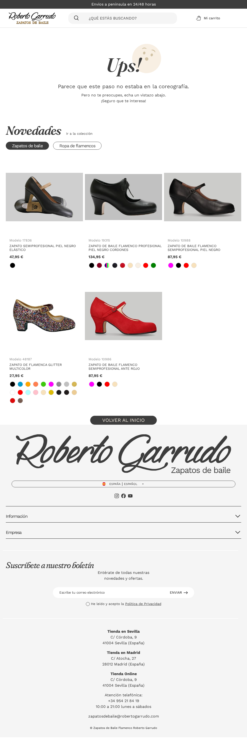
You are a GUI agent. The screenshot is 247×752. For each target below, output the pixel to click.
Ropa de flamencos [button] (77, 145)
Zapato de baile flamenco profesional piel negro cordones (125, 248)
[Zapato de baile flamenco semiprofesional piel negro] (202, 196)
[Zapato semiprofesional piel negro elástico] (44, 196)
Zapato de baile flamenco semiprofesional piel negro (194, 248)
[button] (207, 18)
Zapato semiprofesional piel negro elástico (42, 248)
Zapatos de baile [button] (27, 145)
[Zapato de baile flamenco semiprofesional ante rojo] (123, 316)
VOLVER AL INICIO (123, 420)
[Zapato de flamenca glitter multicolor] (44, 316)
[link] (12, 265)
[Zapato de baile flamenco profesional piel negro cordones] (123, 196)
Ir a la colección (79, 133)
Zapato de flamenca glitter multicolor (35, 366)
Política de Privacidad (143, 604)
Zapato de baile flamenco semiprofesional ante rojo (114, 366)
